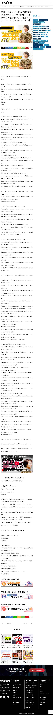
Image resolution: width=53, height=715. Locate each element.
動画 (45, 36)
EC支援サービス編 (37, 24)
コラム (41, 689)
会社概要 (14, 690)
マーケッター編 (36, 34)
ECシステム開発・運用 (30, 702)
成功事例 (41, 691)
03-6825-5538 (18, 670)
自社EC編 (46, 44)
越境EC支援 (28, 707)
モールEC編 (43, 34)
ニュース (35, 32)
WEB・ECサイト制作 (30, 697)
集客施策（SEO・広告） (38, 49)
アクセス (14, 692)
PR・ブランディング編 (38, 26)
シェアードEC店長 (29, 704)
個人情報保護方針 (16, 702)
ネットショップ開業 (43, 32)
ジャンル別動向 (45, 28)
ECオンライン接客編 (43, 20)
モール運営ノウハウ (37, 36)
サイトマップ (15, 704)
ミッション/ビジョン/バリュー (17, 685)
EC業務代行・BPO (29, 690)
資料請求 (41, 704)
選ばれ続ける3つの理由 (30, 682)
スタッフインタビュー (17, 697)
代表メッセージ (16, 687)
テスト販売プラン (29, 692)
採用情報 (14, 695)
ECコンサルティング (29, 687)
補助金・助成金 (43, 697)
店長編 (42, 42)
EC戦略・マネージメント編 (39, 22)
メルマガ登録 (42, 699)
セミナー (35, 30)
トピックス (42, 30)
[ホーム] (2, 6)
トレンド (47, 30)
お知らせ (41, 684)
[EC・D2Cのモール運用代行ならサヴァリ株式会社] (7, 2)
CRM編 (35, 20)
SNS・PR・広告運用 (30, 695)
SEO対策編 (46, 26)
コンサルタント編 (37, 28)
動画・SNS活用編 (37, 38)
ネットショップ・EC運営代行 (31, 685)
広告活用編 (36, 42)
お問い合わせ (42, 702)
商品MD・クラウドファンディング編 (40, 40)
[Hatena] (11, 48)
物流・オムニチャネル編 (38, 44)
